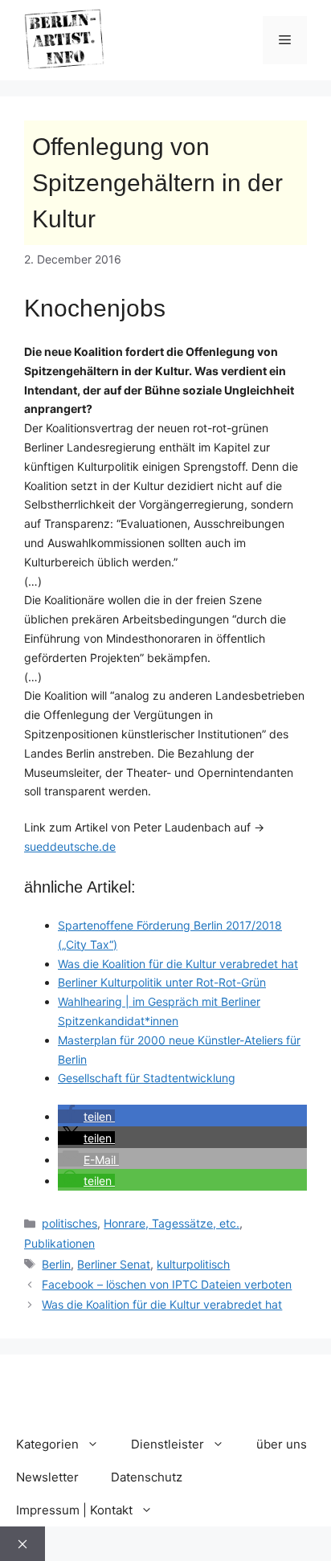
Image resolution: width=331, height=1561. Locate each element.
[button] (86, 1116)
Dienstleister (167, 1444)
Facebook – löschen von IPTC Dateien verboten (167, 1284)
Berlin (56, 1264)
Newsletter (47, 1477)
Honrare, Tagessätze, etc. (171, 1223)
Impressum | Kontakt (74, 1510)
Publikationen (59, 1243)
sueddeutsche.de (70, 846)
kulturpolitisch (193, 1264)
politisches (69, 1223)
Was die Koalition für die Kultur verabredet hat (178, 964)
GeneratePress (166, 1401)
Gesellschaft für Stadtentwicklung (146, 1078)
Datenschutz (146, 1477)
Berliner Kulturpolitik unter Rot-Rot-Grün (162, 982)
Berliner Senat (113, 1264)
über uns (281, 1444)
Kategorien (47, 1444)
